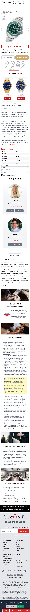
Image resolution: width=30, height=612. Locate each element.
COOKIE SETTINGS (25, 571)
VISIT (13, 610)
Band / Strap (6, 170)
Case (3, 167)
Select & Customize (11, 606)
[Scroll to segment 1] (12, 43)
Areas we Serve (19, 566)
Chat (10, 210)
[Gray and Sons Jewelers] (6, 2)
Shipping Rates (6, 562)
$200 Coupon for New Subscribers (17, 527)
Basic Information (8, 149)
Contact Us (19, 554)
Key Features (6, 165)
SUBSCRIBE (23, 531)
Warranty (5, 556)
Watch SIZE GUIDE (9, 175)
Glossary (5, 564)
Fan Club (5, 546)
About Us (5, 542)
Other (4, 172)
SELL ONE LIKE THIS (22, 57)
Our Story (5, 544)
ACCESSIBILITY (12, 570)
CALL (19, 610)
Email (19, 210)
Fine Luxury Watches (10, 6)
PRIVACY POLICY (3, 571)
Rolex (18, 6)
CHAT (26, 610)
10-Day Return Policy (8, 558)
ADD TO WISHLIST (16, 47)
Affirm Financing (7, 560)
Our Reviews (6, 548)
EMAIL (6, 610)
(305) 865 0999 (19, 562)
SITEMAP (19, 570)
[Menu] (28, 2)
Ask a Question (15, 244)
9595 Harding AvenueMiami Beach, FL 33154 (21, 559)
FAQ (4, 550)
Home (3, 6)
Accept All (20, 606)
